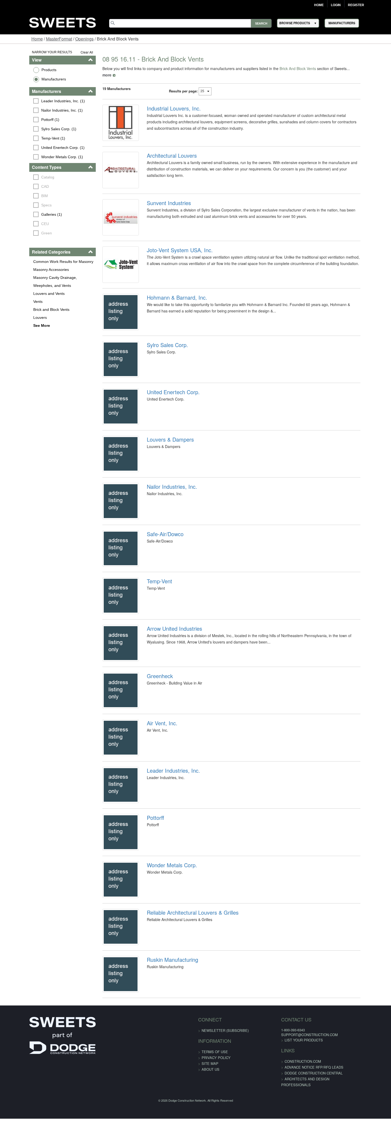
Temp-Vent (151, 642)
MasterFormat (59, 39)
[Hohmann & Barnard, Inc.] (108, 336)
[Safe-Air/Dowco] (108, 606)
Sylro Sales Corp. (159, 372)
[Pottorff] (108, 931)
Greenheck (151, 751)
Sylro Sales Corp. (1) (33, 129)
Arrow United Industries (166, 697)
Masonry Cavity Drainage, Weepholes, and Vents (44, 281)
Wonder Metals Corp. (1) (37, 157)
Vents (12, 301)
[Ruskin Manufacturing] (108, 1093)
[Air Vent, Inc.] (108, 823)
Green (21, 233)
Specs (21, 205)
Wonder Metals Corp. (163, 967)
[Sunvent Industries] (108, 228)
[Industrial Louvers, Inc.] (108, 119)
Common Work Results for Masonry (38, 261)
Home (319, 5)
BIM (19, 196)
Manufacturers (28, 79)
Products (23, 70)
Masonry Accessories (26, 269)
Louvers (15, 317)
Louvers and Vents (23, 293)
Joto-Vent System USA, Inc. (171, 264)
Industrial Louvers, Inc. (165, 102)
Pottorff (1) (25, 119)
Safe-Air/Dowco (156, 588)
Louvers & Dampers (161, 480)
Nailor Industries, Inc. (163, 534)
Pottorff (147, 913)
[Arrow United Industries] (108, 714)
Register (356, 5)
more (340, 68)
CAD (20, 186)
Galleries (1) (26, 214)
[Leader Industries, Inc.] (108, 877)
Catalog (22, 177)
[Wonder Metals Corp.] (108, 985)
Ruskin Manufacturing (164, 1075)
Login (336, 5)
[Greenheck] (108, 768)
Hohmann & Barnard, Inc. (168, 318)
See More (16, 325)
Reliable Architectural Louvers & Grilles (184, 1021)
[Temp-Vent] (108, 660)
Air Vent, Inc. (153, 805)
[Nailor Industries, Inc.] (108, 552)
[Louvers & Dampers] (108, 498)
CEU (20, 224)
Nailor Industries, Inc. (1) (37, 110)
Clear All (71, 52)
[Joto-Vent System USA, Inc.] (108, 282)
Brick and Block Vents (26, 309)
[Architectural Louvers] (108, 174)
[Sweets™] (62, 21)
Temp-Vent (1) (28, 138)
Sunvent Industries (160, 210)
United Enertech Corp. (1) (38, 147)
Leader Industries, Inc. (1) (38, 101)
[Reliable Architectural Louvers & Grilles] (108, 1039)
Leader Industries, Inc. (165, 859)
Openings (84, 39)
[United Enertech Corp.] (108, 444)
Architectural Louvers (163, 156)
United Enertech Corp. (164, 426)
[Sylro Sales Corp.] (108, 390)
